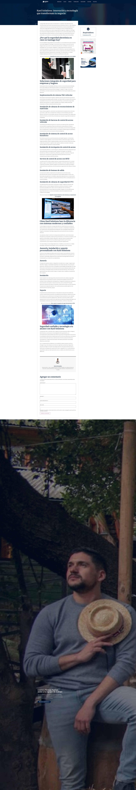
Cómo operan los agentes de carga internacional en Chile (63, 303)
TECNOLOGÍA (76, 1)
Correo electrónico (44, 400)
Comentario (42, 382)
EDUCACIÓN (83, 1)
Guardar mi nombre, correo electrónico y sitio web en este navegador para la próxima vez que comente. (58, 410)
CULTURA (89, 1)
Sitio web (42, 404)
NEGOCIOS (59, 1)
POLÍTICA (95, 1)
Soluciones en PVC (87, 35)
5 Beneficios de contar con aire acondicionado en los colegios (63, 56)
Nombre (42, 396)
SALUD (65, 1)
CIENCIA (69, 1)
